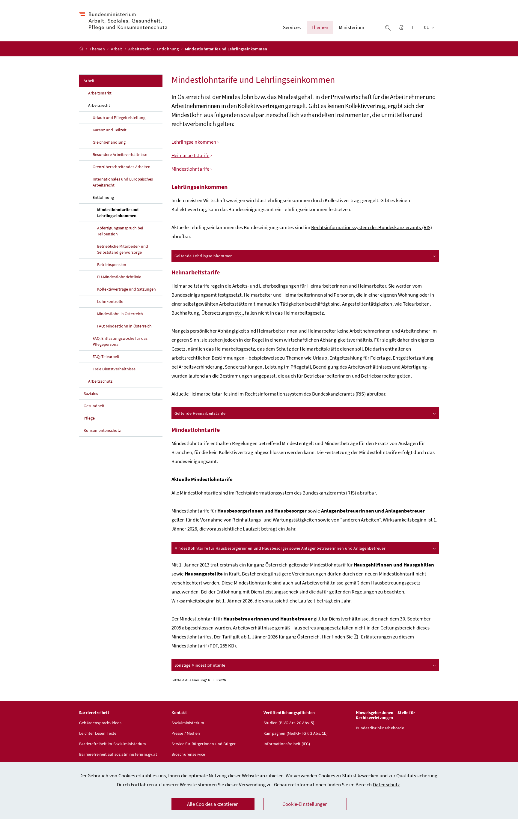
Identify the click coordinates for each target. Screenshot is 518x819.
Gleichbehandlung (109, 142)
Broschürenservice (188, 754)
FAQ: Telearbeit (106, 356)
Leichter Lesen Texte (98, 733)
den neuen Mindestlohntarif (385, 573)
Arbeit (117, 49)
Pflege (89, 418)
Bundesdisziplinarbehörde (380, 728)
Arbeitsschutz (100, 381)
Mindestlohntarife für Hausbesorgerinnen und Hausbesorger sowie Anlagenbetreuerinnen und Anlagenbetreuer (280, 548)
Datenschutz (386, 784)
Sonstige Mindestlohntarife (199, 665)
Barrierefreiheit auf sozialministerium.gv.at (118, 754)
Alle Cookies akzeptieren (213, 804)
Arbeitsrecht (140, 49)
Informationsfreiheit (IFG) (286, 743)
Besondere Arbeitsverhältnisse (120, 154)
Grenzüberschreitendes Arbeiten (121, 166)
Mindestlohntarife (190, 169)
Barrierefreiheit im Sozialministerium (112, 743)
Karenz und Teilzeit (110, 130)
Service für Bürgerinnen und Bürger (203, 743)
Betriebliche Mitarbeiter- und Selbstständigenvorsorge (122, 249)
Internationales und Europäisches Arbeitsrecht (123, 182)
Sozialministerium (187, 722)
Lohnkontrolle (110, 301)
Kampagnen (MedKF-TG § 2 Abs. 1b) (295, 733)
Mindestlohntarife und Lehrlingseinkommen (129, 212)
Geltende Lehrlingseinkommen (203, 256)
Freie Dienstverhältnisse (114, 369)
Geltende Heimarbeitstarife (200, 413)
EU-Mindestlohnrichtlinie (119, 276)
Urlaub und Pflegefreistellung (119, 117)
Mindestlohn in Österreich (120, 313)
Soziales (91, 393)
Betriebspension (111, 264)
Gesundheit (94, 405)
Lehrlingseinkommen (193, 142)
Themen (98, 49)
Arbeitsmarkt (100, 93)
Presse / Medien (185, 733)
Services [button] (292, 27)
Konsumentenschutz (102, 430)
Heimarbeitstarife (190, 155)
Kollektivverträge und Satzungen (126, 289)
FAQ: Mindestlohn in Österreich (124, 326)
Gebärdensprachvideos (100, 722)
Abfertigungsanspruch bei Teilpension (120, 231)
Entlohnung (168, 49)
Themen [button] (319, 27)
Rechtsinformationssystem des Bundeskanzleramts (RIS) (371, 227)
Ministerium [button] (351, 27)
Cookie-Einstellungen (305, 804)
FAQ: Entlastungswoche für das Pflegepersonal (120, 341)
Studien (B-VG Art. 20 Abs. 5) (288, 722)
